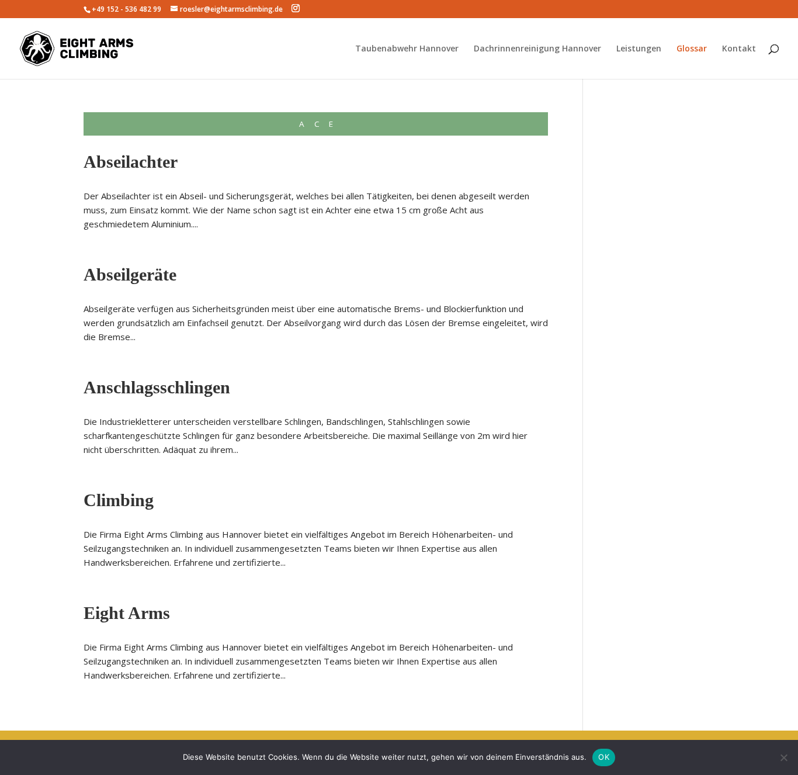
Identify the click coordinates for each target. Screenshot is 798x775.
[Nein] (783, 757)
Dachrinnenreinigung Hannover (537, 49)
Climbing (119, 500)
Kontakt (739, 49)
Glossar (691, 49)
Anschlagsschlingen (157, 387)
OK (603, 757)
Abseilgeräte (130, 274)
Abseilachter (131, 161)
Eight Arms (127, 612)
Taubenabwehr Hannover (407, 49)
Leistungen (638, 49)
